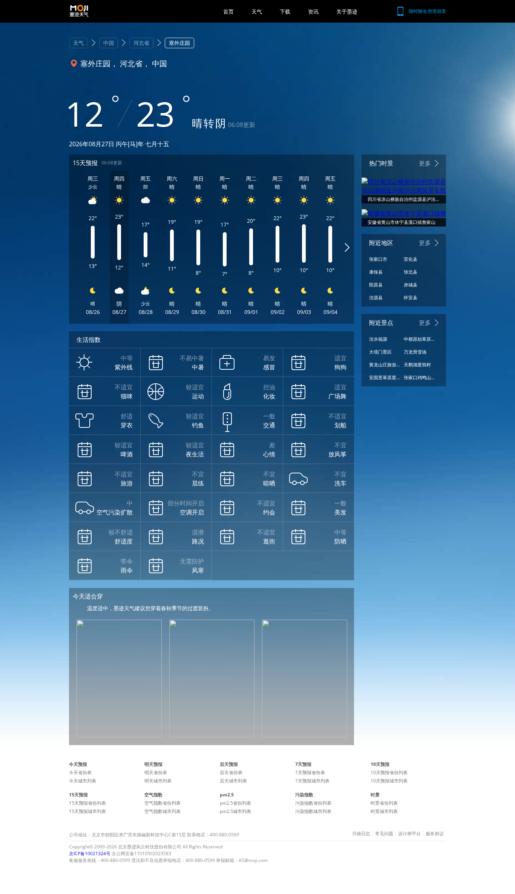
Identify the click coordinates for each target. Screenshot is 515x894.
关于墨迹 (346, 11)
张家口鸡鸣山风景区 (419, 377)
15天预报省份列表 (87, 803)
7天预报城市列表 (312, 781)
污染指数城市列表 (313, 811)
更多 (425, 163)
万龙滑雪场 (415, 352)
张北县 (410, 272)
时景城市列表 (384, 811)
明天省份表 (155, 772)
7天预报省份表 (310, 772)
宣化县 (410, 259)
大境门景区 (380, 352)
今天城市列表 (82, 781)
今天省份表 (80, 772)
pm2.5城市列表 (235, 811)
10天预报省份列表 (389, 772)
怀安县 (410, 297)
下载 (285, 11)
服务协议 (435, 833)
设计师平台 (409, 833)
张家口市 (378, 259)
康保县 (376, 272)
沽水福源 (378, 339)
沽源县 (376, 297)
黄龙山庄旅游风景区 (384, 364)
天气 (256, 11)
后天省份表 (231, 772)
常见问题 (384, 833)
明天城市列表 (158, 781)
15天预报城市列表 (87, 811)
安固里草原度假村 (384, 377)
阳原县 (376, 285)
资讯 (313, 11)
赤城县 (410, 285)
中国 (108, 42)
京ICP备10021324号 (89, 853)
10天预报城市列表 (389, 781)
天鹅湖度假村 (417, 364)
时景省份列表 (384, 803)
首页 (228, 11)
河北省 (141, 42)
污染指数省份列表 (313, 803)
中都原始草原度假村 (419, 339)
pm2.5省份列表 (235, 803)
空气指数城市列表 (162, 811)
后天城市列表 (233, 781)
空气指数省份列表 (162, 803)
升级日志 (361, 833)
